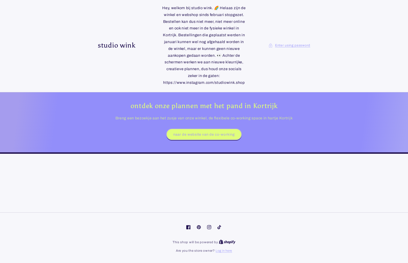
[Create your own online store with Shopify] (227, 242)
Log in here (224, 250)
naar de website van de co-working (204, 134)
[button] (289, 45)
